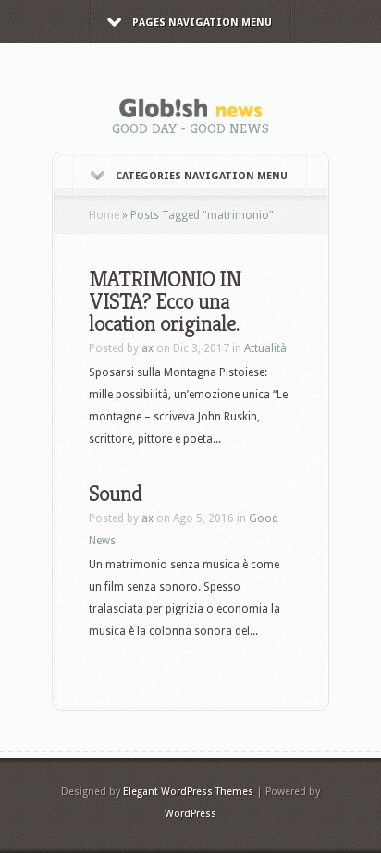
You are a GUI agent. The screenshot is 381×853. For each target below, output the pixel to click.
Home (104, 215)
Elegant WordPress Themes (188, 792)
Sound (115, 493)
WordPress (190, 814)
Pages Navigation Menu (202, 23)
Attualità (265, 348)
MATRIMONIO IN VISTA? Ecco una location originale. (164, 301)
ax (147, 348)
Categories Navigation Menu (202, 176)
